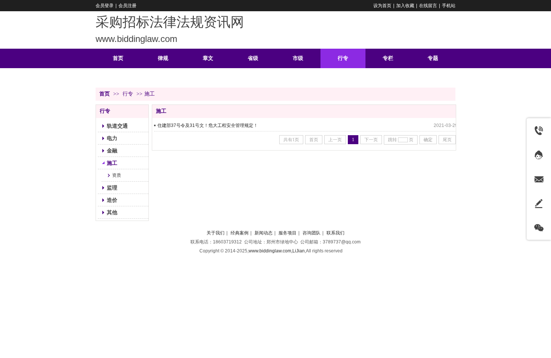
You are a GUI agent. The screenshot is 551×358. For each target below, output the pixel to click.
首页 (104, 94)
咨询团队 (311, 233)
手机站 (448, 5)
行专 (128, 94)
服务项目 (287, 233)
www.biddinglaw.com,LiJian (277, 251)
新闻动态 (264, 233)
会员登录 (105, 5)
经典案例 (240, 233)
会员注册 (127, 5)
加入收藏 (405, 5)
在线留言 (428, 5)
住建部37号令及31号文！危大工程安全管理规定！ (207, 125)
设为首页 (382, 5)
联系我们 (335, 233)
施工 (149, 94)
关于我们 (216, 233)
